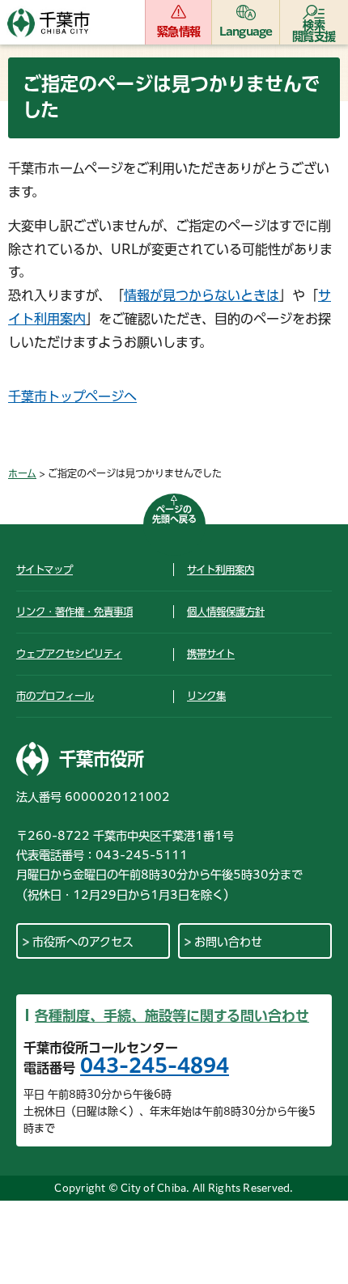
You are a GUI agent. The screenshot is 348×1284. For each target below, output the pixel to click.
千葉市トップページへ (72, 396)
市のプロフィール (55, 696)
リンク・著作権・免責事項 (74, 612)
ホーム (22, 473)
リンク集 (206, 696)
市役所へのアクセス (83, 941)
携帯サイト (211, 654)
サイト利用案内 (220, 569)
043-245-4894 (154, 1065)
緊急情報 (178, 31)
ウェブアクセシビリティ (69, 654)
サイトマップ (44, 569)
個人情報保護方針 (226, 612)
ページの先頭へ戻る (174, 514)
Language (246, 31)
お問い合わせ (228, 941)
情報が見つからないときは (201, 295)
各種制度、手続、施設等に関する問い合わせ (172, 1016)
